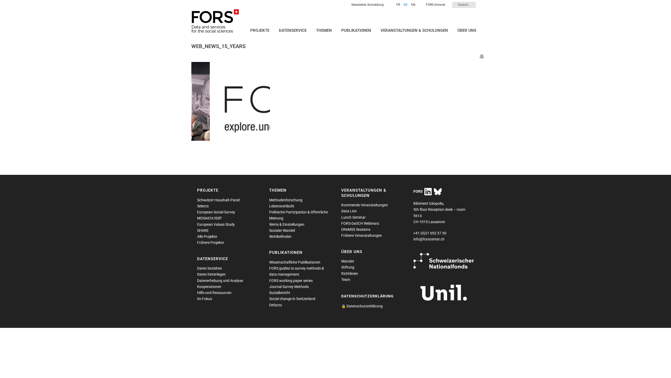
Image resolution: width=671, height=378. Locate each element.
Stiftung (347, 267)
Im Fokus (204, 299)
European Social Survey (216, 212)
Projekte (259, 30)
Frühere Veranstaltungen (361, 235)
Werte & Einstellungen (286, 224)
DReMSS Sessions (355, 229)
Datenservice (293, 30)
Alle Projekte (207, 236)
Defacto (275, 305)
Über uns (466, 30)
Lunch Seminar (353, 217)
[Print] (482, 56)
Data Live (348, 211)
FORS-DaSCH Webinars (360, 223)
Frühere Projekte (210, 242)
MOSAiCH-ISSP (209, 218)
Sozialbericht (279, 293)
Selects (203, 206)
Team (345, 279)
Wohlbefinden (280, 236)
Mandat (347, 261)
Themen (324, 30)
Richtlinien (349, 273)
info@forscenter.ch (429, 239)
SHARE (203, 230)
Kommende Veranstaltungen (364, 205)
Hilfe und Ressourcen (214, 293)
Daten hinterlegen (211, 274)
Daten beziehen (209, 268)
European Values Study (216, 224)
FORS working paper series (291, 281)
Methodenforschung (285, 200)
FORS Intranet (435, 5)
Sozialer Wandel (282, 230)
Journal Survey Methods (289, 287)
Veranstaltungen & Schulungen (414, 30)
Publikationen (356, 30)
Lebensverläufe (281, 206)
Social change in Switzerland (292, 299)
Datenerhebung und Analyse (220, 281)
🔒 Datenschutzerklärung (362, 306)
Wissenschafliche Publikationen (294, 262)
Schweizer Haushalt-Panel (218, 200)
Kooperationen (209, 287)
